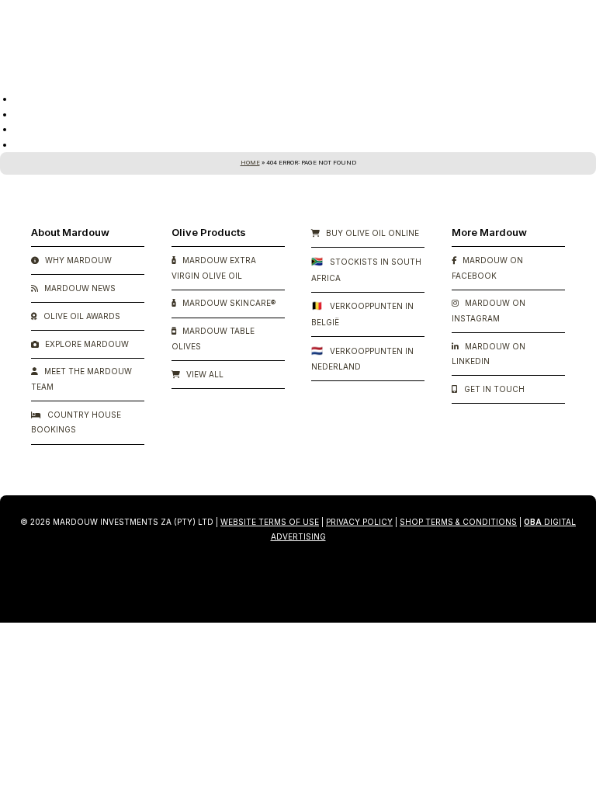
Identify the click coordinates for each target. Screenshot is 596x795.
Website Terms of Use (269, 521)
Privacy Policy (359, 521)
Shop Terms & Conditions (458, 521)
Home (250, 162)
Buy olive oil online (371, 233)
